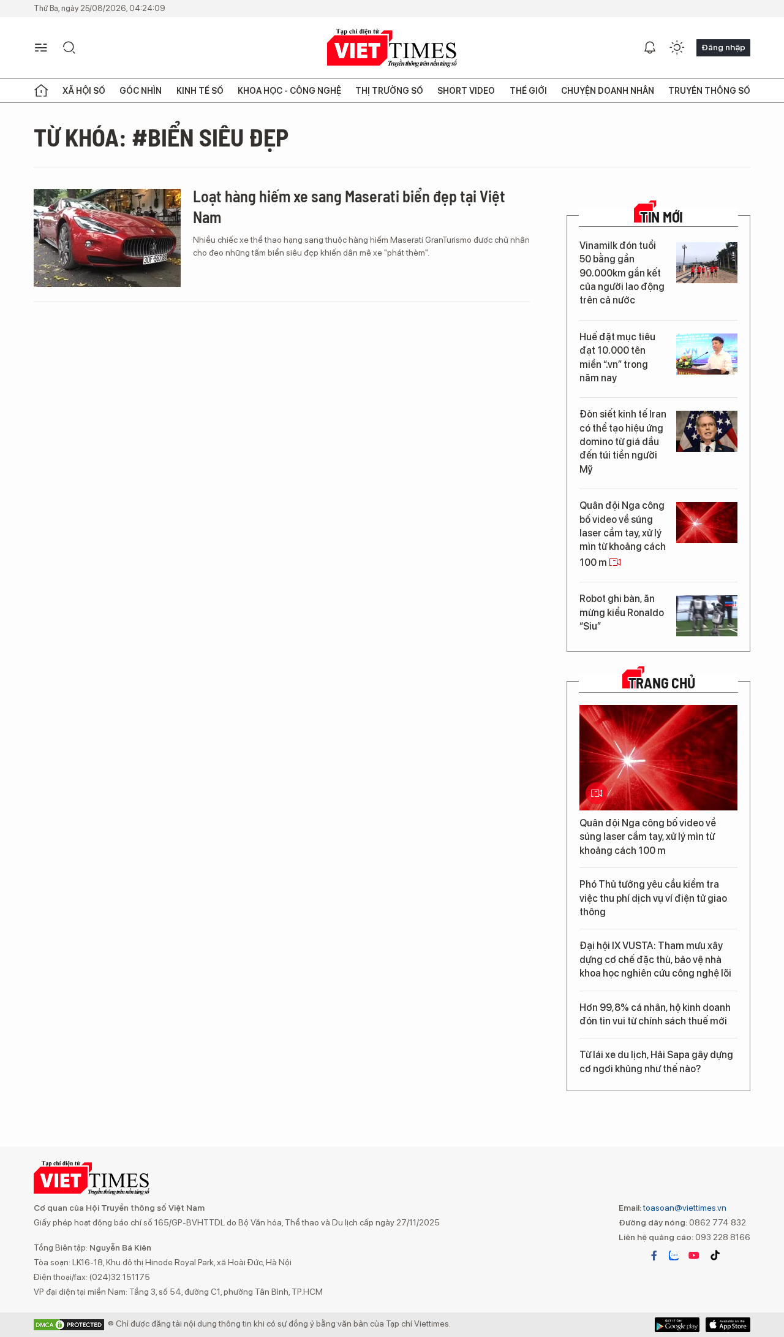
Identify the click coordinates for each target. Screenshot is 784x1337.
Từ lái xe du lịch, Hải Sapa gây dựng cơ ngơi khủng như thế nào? (656, 1061)
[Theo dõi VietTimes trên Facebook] (654, 1255)
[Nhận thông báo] (650, 47)
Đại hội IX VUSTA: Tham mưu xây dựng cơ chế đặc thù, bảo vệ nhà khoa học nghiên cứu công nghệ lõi (655, 959)
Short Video (466, 91)
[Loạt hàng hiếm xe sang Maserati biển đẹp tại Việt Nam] (107, 238)
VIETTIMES (392, 48)
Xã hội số (83, 91)
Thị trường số (389, 91)
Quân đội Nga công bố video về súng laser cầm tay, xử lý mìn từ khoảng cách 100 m (622, 534)
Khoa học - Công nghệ (289, 91)
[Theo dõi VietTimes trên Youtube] (693, 1255)
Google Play (728, 1324)
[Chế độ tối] (676, 47)
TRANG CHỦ (661, 682)
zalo (674, 1255)
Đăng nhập (723, 47)
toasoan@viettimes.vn (683, 1208)
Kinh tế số (200, 91)
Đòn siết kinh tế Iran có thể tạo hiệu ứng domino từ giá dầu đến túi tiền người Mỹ (622, 441)
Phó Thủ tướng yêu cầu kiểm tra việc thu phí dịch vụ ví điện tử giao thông (653, 898)
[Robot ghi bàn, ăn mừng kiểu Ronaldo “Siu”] (706, 615)
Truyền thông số (709, 91)
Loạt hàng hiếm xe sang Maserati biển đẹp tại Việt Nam (349, 206)
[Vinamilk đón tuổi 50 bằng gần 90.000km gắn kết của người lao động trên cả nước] (706, 262)
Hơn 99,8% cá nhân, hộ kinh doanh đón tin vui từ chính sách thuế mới (655, 1014)
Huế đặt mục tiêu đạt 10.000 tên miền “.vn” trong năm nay (617, 357)
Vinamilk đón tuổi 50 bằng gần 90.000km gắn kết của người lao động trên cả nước (622, 273)
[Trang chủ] (41, 90)
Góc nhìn (140, 91)
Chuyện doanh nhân (607, 91)
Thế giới (528, 91)
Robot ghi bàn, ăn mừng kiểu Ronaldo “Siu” (621, 612)
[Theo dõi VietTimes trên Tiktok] (714, 1255)
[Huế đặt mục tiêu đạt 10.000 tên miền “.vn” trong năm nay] (706, 354)
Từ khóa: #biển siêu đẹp (161, 136)
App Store (677, 1324)
